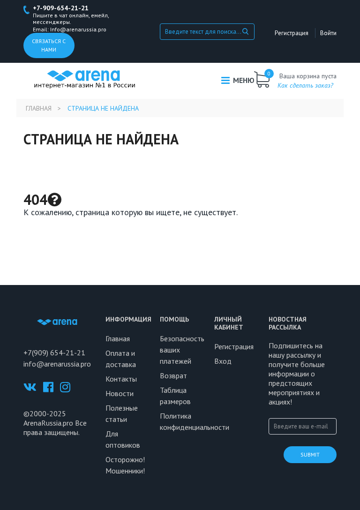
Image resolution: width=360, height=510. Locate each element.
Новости (119, 393)
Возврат (173, 375)
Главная (39, 108)
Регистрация (291, 33)
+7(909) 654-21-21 (54, 352)
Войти (328, 33)
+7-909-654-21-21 (61, 8)
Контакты (121, 378)
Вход (223, 361)
